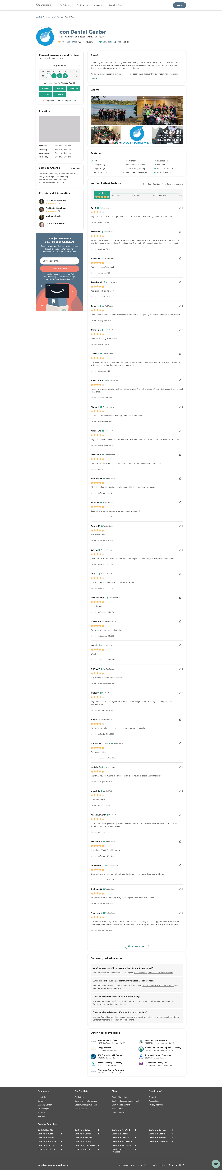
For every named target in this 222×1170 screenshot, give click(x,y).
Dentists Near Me (43, 17)
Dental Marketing (119, 1097)
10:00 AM (60, 88)
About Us (42, 1097)
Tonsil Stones (117, 1108)
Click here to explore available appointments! (153, 972)
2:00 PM (59, 94)
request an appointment (114, 1004)
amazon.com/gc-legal (68, 276)
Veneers (60, 182)
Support (152, 1097)
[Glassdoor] (183, 1165)
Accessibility (154, 1101)
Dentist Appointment (121, 1105)
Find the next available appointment (158, 985)
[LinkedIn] (172, 1165)
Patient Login (43, 1108)
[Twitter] (176, 1165)
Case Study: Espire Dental (86, 1105)
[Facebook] (169, 1165)
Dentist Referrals (119, 1112)
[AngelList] (180, 1165)
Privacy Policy (71, 274)
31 (48, 76)
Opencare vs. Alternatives (86, 1101)
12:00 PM (45, 94)
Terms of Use (143, 1165)
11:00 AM (74, 88)
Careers (41, 1101)
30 (43, 76)
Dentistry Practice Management (125, 1101)
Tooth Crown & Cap (47, 182)
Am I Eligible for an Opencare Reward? (60, 279)
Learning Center (45, 1105)
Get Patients (80, 1097)
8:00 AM (45, 88)
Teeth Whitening (60, 179)
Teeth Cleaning (45, 179)
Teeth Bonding (62, 176)
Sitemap (41, 1116)
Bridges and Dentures (68, 173)
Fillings (42, 176)
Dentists (55, 17)
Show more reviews (137, 946)
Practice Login (81, 1108)
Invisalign (50, 176)
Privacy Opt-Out (156, 1105)
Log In (179, 5)
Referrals (42, 1112)
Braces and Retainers (48, 173)
